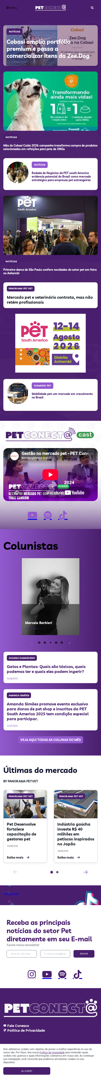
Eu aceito (26, 1071)
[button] (39, 642)
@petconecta (11, 893)
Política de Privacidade (26, 1030)
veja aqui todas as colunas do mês (50, 740)
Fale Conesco (18, 1026)
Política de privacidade (52, 1052)
